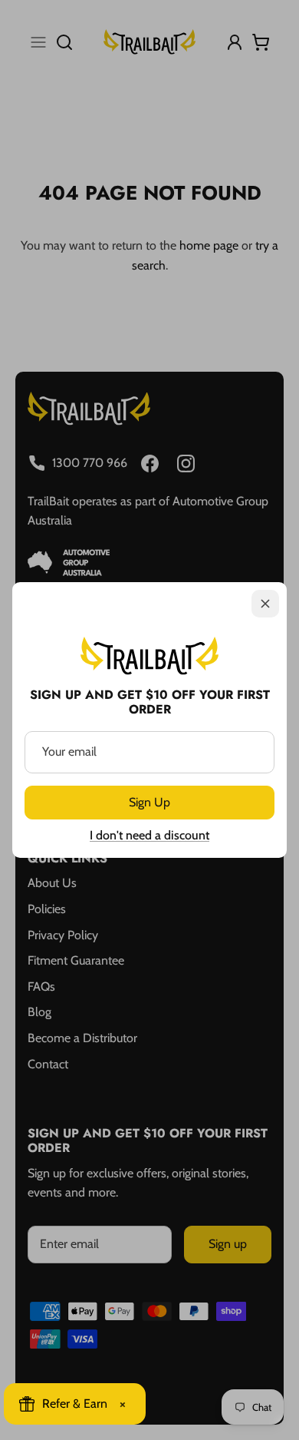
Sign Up (149, 802)
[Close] (265, 603)
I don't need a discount (149, 835)
